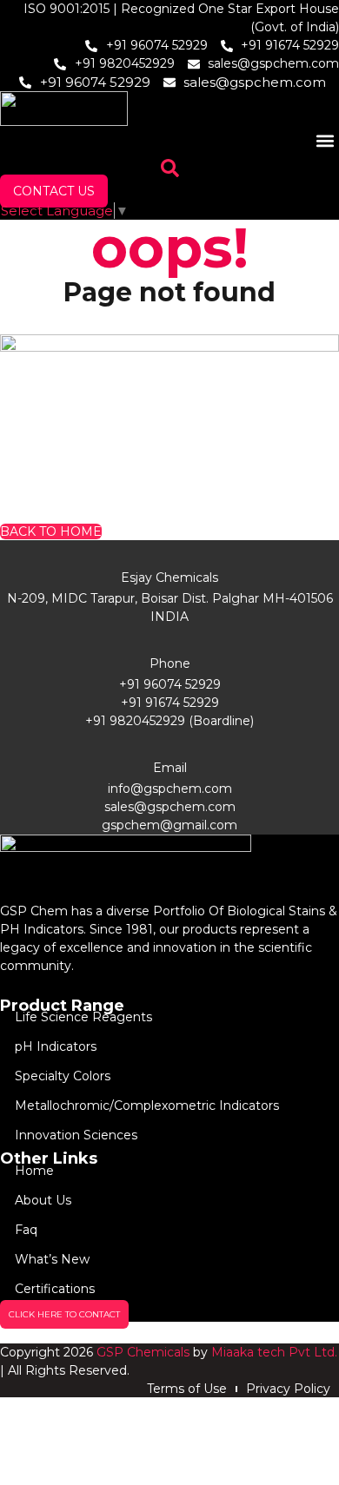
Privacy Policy (288, 1388)
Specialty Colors (62, 1076)
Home (34, 1170)
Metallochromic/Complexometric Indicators (147, 1105)
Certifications (55, 1289)
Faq (26, 1230)
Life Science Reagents (83, 1017)
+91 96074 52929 (170, 684)
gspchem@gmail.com (169, 825)
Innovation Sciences (76, 1135)
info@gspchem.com (170, 788)
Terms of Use (187, 1388)
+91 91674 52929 (170, 702)
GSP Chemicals (142, 1352)
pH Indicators (55, 1046)
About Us (43, 1200)
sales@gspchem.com (170, 807)
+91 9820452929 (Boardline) (169, 721)
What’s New (52, 1259)
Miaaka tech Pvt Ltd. (274, 1352)
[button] (324, 140)
